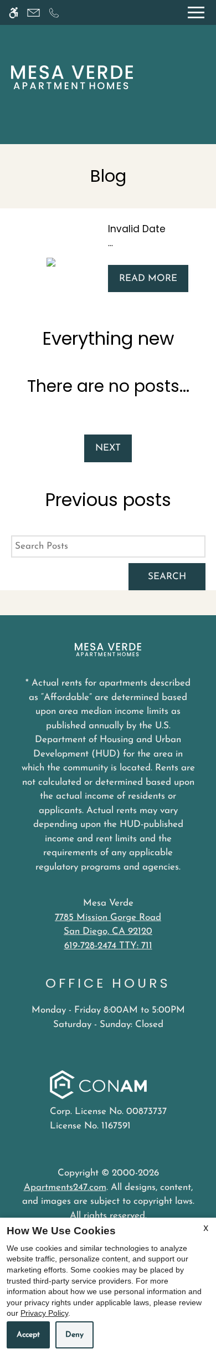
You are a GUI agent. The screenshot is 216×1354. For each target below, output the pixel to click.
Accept (28, 1335)
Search (167, 576)
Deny (74, 1335)
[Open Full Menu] (196, 12)
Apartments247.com (65, 1187)
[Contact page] (33, 12)
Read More (148, 278)
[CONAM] (98, 1086)
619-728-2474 (108, 946)
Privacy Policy (44, 1313)
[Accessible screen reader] (13, 12)
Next (108, 448)
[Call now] (54, 12)
